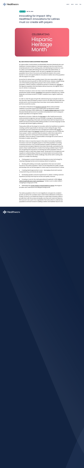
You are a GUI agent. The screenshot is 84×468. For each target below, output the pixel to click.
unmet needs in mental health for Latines (42, 185)
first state (43, 116)
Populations (39, 92)
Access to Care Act (41, 107)
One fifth (59, 84)
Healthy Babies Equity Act (52, 110)
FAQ (80, 4)
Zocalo (59, 129)
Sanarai (37, 131)
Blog (76, 4)
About (67, 4)
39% (60, 79)
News (72, 4)
